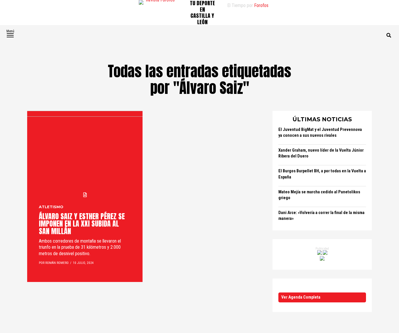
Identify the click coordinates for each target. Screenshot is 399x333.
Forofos (261, 5)
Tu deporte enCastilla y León (202, 12)
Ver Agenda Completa (300, 297)
